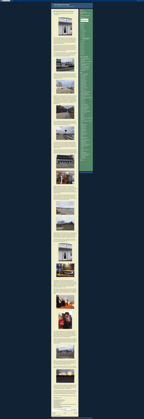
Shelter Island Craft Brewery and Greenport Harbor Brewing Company (65, 404)
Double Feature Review (84, 94)
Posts (82, 19)
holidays (82, 116)
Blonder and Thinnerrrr (84, 57)
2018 (82, 42)
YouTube (82, 156)
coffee (82, 89)
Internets (82, 119)
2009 (82, 54)
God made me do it (84, 108)
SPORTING (83, 141)
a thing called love (84, 73)
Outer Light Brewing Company (58, 401)
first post (82, 101)
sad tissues (83, 138)
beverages (65, 410)
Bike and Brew (70, 410)
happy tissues (83, 112)
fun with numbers (84, 104)
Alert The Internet (84, 75)
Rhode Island (83, 134)
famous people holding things (85, 97)
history (82, 115)
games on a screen (84, 105)
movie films (83, 127)
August (83, 31)
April (83, 36)
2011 (82, 51)
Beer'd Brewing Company (58, 402)
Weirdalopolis (83, 70)
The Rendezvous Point (61, 5)
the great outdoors (84, 145)
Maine (82, 123)
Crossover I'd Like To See (85, 91)
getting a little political (84, 107)
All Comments (83, 21)
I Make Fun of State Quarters (86, 118)
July (83, 32)
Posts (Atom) (58, 415)
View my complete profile (85, 15)
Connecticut (75, 410)
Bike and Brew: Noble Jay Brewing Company (64, 11)
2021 (82, 26)
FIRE (82, 100)
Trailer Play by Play (84, 149)
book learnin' (83, 83)
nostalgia (82, 131)
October (83, 30)
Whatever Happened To (85, 153)
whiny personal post (84, 155)
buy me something (84, 87)
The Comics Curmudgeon (85, 66)
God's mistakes (83, 109)
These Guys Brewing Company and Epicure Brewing (62, 406)
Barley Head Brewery (57, 405)
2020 (82, 27)
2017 (82, 43)
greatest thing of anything (85, 111)
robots (82, 135)
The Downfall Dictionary (85, 67)
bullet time (82, 86)
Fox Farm (60, 339)
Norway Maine (83, 130)
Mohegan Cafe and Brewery (58, 407)
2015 (82, 46)
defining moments (84, 93)
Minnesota (82, 126)
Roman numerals (83, 137)
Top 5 (82, 148)
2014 (82, 47)
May (83, 35)
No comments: (74, 409)
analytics (82, 76)
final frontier (83, 98)
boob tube (82, 82)
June (83, 34)
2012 (82, 50)
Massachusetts (83, 124)
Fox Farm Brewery (57, 403)
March (83, 40)
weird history (83, 152)
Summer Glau (83, 142)
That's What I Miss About (85, 144)
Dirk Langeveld (83, 12)
